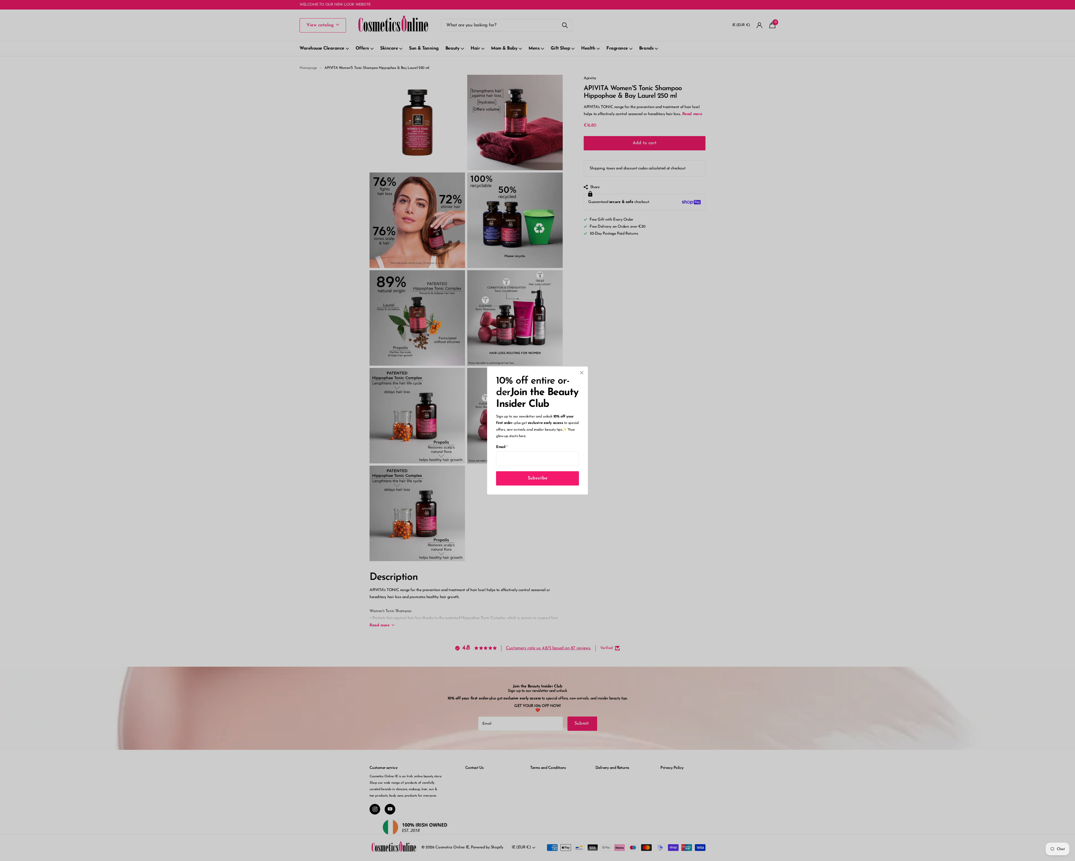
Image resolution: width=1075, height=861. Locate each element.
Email (502, 447)
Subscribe (538, 478)
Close (582, 373)
